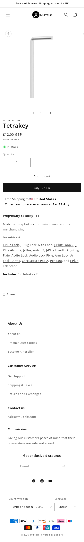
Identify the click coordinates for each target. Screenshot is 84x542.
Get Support (16, 376)
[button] (8, 14)
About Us (14, 334)
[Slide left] (33, 113)
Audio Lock (20, 255)
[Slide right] (50, 113)
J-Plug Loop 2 (64, 245)
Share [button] (11, 294)
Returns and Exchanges (24, 394)
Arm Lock (62, 255)
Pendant (56, 261)
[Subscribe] (64, 466)
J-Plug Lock (11, 245)
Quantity (8, 154)
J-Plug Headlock (57, 250)
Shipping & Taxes (20, 385)
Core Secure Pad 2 (35, 261)
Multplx (34, 534)
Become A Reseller (21, 351)
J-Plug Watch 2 (33, 250)
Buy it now (42, 188)
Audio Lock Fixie (41, 255)
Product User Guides (22, 343)
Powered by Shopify (51, 534)
